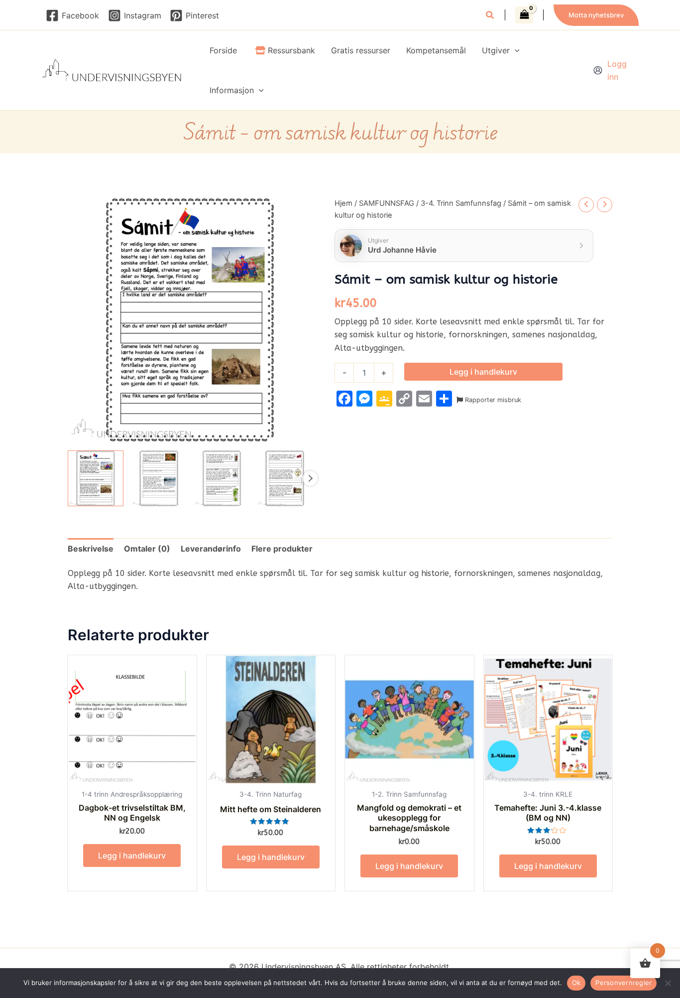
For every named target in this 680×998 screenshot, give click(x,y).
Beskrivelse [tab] (90, 549)
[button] (490, 16)
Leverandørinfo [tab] (211, 549)
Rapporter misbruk (492, 400)
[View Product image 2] (159, 478)
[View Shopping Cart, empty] (524, 14)
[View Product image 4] (285, 478)
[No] (668, 983)
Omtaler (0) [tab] (147, 549)
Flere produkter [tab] (282, 549)
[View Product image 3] (222, 478)
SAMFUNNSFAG (386, 203)
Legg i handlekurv (483, 372)
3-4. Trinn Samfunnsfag (461, 203)
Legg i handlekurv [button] (132, 855)
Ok (576, 983)
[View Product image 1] (95, 478)
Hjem (343, 203)
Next (310, 478)
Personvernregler (623, 983)
